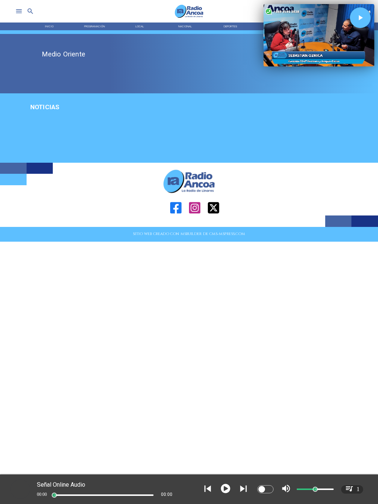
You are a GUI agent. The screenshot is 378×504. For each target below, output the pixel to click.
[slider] (54, 495)
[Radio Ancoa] (189, 17)
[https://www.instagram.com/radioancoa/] (194, 226)
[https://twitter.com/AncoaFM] (213, 226)
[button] (360, 17)
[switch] (265, 489)
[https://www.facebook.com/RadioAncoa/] (176, 226)
